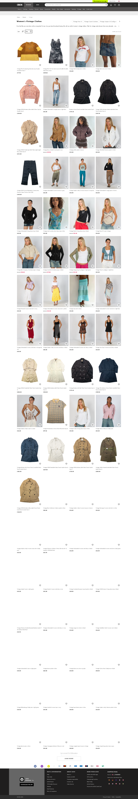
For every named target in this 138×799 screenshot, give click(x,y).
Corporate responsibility (72, 779)
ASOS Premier (50, 781)
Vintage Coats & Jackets (91, 21)
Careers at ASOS (71, 777)
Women (24, 17)
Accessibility (118, 797)
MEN (37, 5)
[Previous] (71, 21)
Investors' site (70, 781)
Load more (69, 758)
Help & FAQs (112, 1)
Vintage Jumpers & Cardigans (108, 21)
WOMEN (28, 5)
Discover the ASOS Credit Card (94, 786)
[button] (109, 780)
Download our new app (100, 1)
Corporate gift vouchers (92, 779)
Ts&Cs (113, 797)
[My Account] (111, 4)
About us (69, 774)
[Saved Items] (115, 4)
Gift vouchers (90, 777)
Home (18, 17)
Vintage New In (77, 21)
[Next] (120, 21)
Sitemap (49, 786)
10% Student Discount (52, 784)
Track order (49, 777)
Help (48, 774)
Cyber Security (70, 784)
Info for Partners (90, 784)
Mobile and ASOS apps (92, 774)
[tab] (19, 9)
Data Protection (50, 789)
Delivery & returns (51, 779)
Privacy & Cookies (106, 797)
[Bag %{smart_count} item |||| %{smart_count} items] (119, 4)
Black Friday (90, 781)
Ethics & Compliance (52, 791)
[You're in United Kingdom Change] (119, 1)
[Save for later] (40, 65)
